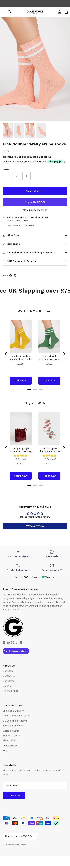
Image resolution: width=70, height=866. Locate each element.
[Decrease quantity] (7, 176)
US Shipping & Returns (15, 720)
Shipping (21, 156)
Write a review (35, 526)
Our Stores (8, 680)
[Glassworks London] (35, 12)
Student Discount (12, 735)
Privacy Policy (10, 745)
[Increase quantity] (26, 176)
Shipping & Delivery (13, 710)
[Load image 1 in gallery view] (35, 69)
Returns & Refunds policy (16, 715)
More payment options (35, 210)
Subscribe (14, 795)
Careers (7, 686)
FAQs (6, 750)
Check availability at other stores (20, 225)
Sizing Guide (9, 740)
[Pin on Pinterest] (15, 275)
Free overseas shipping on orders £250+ (35, 3)
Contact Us (9, 676)
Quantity (6, 169)
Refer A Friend (10, 690)
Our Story (8, 671)
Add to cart (35, 190)
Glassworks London (17, 844)
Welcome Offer (11, 730)
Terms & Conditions (13, 725)
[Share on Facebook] (10, 275)
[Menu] (3, 12)
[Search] (11, 12)
